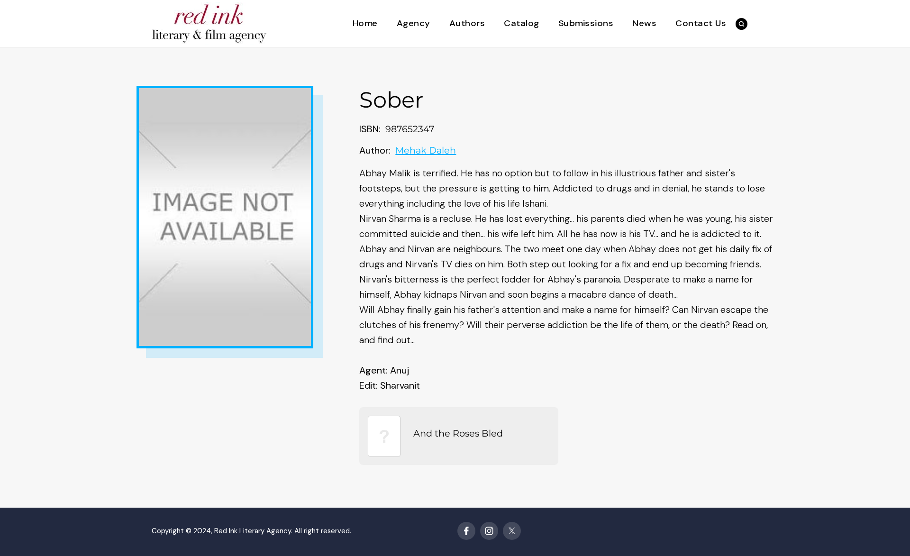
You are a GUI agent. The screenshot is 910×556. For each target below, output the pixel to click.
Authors (467, 23)
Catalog (521, 23)
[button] (741, 24)
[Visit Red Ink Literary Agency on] (466, 531)
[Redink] (209, 23)
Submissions (586, 23)
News (644, 23)
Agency (413, 23)
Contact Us (700, 23)
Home (365, 23)
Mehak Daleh (425, 150)
